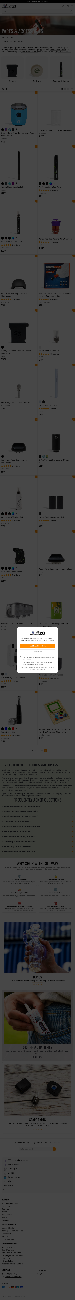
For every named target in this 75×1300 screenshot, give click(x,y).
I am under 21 (37, 651)
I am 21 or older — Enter (37, 646)
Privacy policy (41, 669)
